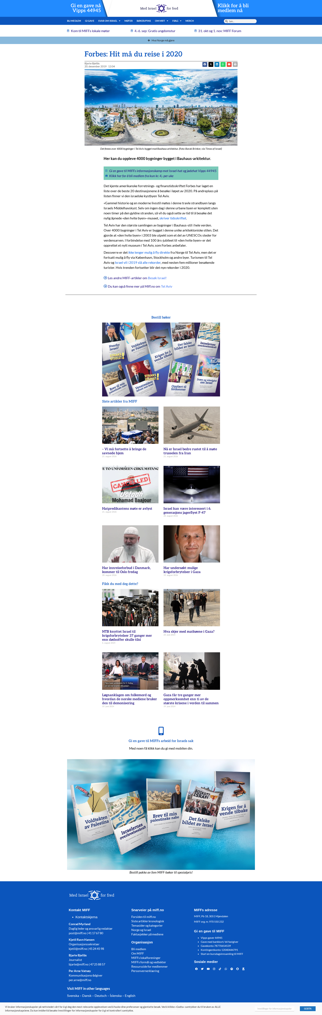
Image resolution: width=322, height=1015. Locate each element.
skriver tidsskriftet (172, 218)
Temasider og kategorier (147, 925)
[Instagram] (214, 968)
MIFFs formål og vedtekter (148, 962)
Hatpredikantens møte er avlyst (127, 509)
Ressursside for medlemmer (149, 966)
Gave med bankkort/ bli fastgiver (219, 941)
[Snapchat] (237, 968)
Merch (189, 20)
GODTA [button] (307, 1008)
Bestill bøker (161, 317)
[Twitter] (202, 968)
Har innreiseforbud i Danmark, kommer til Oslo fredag (126, 570)
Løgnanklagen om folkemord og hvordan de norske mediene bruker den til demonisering (129, 699)
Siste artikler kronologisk (147, 921)
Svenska (73, 995)
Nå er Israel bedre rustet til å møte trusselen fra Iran (190, 451)
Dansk (86, 995)
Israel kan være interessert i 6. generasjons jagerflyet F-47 (187, 511)
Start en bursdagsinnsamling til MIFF (222, 953)
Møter (128, 20)
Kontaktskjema (86, 917)
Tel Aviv (166, 286)
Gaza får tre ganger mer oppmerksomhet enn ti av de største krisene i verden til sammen (191, 699)
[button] (210, 64)
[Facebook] (196, 968)
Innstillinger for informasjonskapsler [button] (274, 1008)
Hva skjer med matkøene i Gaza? (189, 632)
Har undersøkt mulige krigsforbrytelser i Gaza (182, 570)
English (130, 995)
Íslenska (116, 995)
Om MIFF (137, 953)
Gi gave (89, 20)
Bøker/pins (144, 20)
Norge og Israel (141, 930)
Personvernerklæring (145, 971)
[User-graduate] (243, 968)
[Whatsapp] (225, 968)
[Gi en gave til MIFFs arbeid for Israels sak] (161, 731)
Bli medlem (74, 20)
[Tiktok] (220, 968)
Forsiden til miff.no (143, 917)
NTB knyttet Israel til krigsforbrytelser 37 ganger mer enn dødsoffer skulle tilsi (127, 636)
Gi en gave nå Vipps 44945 (86, 8)
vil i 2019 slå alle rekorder (142, 262)
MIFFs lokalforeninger (145, 958)
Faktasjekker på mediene (147, 934)
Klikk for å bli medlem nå (233, 8)
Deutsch (101, 995)
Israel (119, 262)
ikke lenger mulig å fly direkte (149, 252)
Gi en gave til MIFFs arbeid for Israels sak (161, 741)
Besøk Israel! (157, 278)
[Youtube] (208, 968)
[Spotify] (231, 968)
